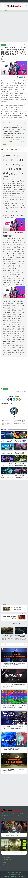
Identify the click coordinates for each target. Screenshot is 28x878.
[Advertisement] (14, 27)
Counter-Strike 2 (7, 859)
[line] (22, 77)
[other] (14, 418)
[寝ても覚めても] (14, 6)
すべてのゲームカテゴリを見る (9, 867)
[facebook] (17, 77)
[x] (19, 77)
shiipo (4, 59)
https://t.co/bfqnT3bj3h (17, 137)
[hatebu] (21, 77)
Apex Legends (6, 857)
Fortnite (4, 44)
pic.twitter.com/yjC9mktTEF (11, 139)
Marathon (5, 864)
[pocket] (24, 77)
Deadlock (5, 860)
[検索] (24, 644)
